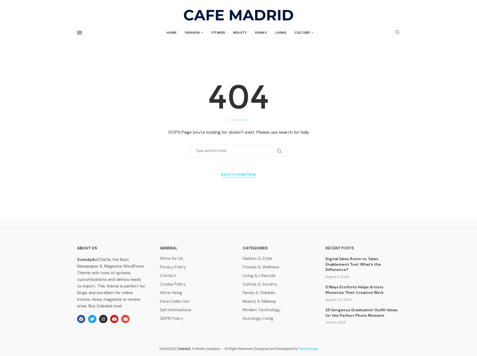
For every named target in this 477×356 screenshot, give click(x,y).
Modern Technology (261, 310)
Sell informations (175, 310)
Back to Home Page (238, 174)
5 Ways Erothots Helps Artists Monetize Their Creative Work (354, 289)
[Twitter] (92, 319)
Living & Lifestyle (259, 276)
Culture (302, 32)
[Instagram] (103, 319)
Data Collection (175, 301)
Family (261, 32)
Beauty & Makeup (259, 301)
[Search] (397, 32)
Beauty (240, 32)
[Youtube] (114, 319)
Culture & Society (260, 284)
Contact (168, 276)
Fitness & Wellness (261, 267)
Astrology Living (258, 319)
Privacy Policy (173, 267)
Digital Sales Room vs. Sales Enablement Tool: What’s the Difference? (353, 264)
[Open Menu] (79, 32)
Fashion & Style (257, 259)
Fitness (218, 32)
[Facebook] (81, 319)
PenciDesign (308, 349)
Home (171, 32)
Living (280, 32)
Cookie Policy (173, 284)
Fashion (192, 32)
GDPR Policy (171, 319)
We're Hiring (171, 293)
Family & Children (259, 293)
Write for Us (171, 259)
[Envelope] (125, 319)
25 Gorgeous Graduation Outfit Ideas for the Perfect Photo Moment (361, 312)
